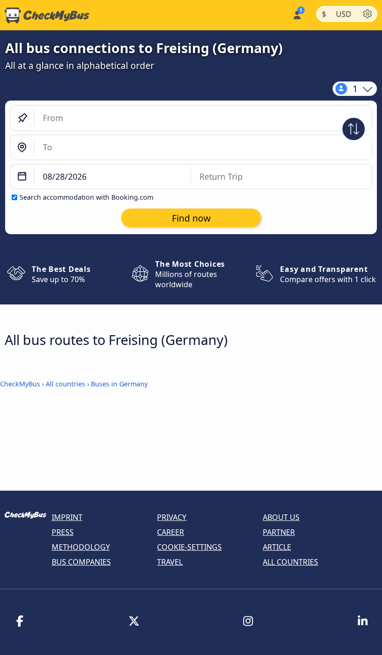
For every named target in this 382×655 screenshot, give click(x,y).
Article (277, 547)
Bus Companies (81, 562)
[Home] (44, 15)
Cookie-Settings (189, 547)
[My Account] (296, 14)
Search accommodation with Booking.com (86, 197)
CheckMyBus (20, 383)
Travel (170, 562)
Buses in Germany (119, 383)
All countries (65, 383)
